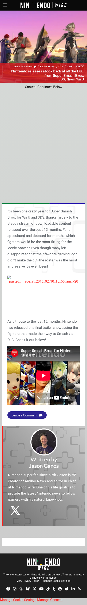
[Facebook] (8, 589)
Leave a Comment (24, 66)
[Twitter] (34, 589)
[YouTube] (41, 589)
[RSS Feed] (79, 589)
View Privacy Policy (28, 580)
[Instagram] (14, 589)
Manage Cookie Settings (56, 580)
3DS (62, 79)
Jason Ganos (74, 66)
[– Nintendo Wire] (43, 564)
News (71, 79)
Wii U (80, 79)
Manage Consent (50, 600)
